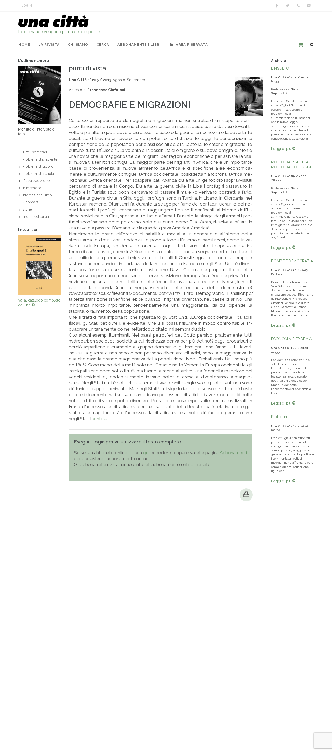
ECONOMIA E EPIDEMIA (291, 339)
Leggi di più (281, 148)
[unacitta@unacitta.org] (308, 5)
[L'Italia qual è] (39, 265)
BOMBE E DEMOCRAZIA (292, 261)
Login (26, 6)
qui (146, 452)
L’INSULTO (280, 68)
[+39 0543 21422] (298, 5)
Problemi (279, 416)
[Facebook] (277, 5)
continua (100, 418)
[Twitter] (287, 5)
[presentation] (13, 265)
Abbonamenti (233, 452)
